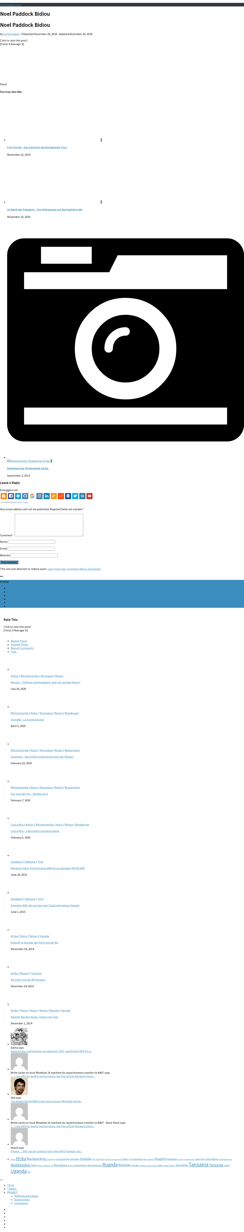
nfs (52, 1165)
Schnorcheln (152, 1165)
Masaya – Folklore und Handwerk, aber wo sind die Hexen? (45, 682)
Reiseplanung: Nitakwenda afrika (27, 468)
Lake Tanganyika (225, 1159)
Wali (29, 1172)
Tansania (36, 973)
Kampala (137, 1159)
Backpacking (36, 1159)
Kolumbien (171, 1159)
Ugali (226, 1165)
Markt (34, 1165)
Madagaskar (21, 1164)
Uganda (44, 936)
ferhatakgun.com (10, 4)
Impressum (21, 1203)
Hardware (17, 862)
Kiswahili (160, 1159)
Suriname (182, 1165)
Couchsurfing (62, 1159)
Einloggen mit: (9, 490)
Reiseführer (80, 1165)
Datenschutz (22, 1199)
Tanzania (216, 1164)
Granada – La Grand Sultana (27, 719)
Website (5, 555)
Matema (47, 1165)
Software (30, 862)
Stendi (172, 1165)
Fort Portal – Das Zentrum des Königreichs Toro (37, 147)
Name (3, 541)
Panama (70, 1165)
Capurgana (50, 1159)
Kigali (145, 1159)
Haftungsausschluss (26, 1196)
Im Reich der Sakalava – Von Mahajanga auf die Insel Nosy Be (44, 209)
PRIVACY (12, 1192)
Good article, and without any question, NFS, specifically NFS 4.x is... (51, 1051)
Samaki (135, 1165)
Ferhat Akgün (11, 34)
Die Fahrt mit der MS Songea (28, 979)
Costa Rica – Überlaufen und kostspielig (35, 831)
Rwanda (124, 1165)
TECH (10, 1185)
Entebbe (85, 1159)
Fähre (125, 1159)
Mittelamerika (29, 676)
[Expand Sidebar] (1, 576)
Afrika (14, 936)
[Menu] (1, 1179)
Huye (131, 1159)
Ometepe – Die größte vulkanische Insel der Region (42, 756)
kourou (181, 1159)
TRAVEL (12, 1189)
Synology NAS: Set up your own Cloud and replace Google (45, 905)
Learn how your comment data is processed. (74, 569)
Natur (34, 713)
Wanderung (72, 713)
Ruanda (54, 1010)
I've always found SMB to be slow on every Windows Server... (46, 1101)
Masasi (40, 1165)
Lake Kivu (200, 1159)
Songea (166, 1165)
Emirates (74, 1159)
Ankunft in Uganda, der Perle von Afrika (34, 942)
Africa (13, 1159)
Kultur (15, 676)
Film (93, 1159)
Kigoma (151, 1159)
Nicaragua (47, 676)
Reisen (59, 676)
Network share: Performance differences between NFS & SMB (48, 868)
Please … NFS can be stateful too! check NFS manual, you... (46, 1151)
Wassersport (72, 750)
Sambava (142, 1165)
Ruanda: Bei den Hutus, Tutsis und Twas (34, 1017)
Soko (160, 1165)
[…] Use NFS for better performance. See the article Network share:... (53, 1076)
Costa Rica (17, 824)
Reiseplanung (95, 1165)
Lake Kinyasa (189, 1159)
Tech (40, 862)
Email (3, 548)
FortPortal (100, 1159)
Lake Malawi (212, 1159)
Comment (7, 535)
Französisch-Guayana (112, 1159)
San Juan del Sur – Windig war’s (29, 794)
